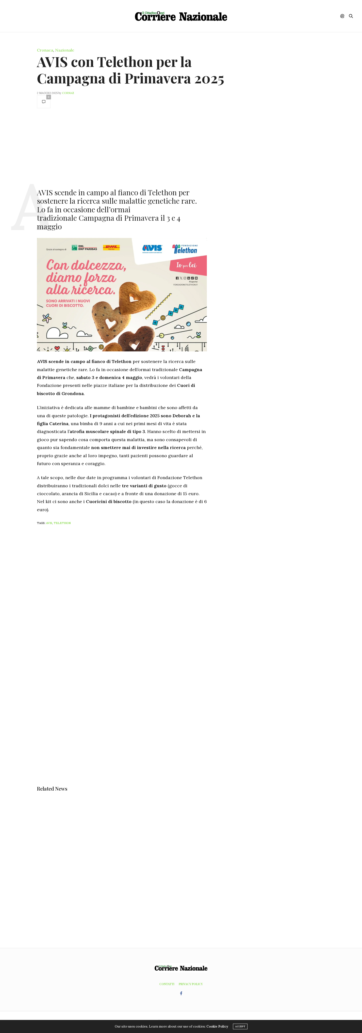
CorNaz (68, 93)
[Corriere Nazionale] (181, 16)
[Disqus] (132, 594)
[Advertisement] (122, 147)
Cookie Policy (217, 1026)
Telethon (62, 523)
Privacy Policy (191, 984)
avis (49, 523)
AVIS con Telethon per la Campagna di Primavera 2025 (130, 69)
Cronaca (45, 50)
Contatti (166, 984)
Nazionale (64, 50)
